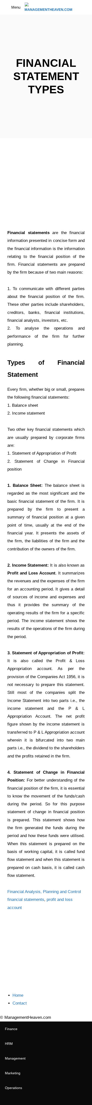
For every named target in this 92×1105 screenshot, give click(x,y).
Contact (20, 1003)
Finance (11, 1029)
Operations (13, 1088)
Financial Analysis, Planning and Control (44, 891)
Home (18, 995)
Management (15, 1058)
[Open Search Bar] (85, 7)
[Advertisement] (46, 185)
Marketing (12, 1073)
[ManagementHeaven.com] (48, 7)
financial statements (25, 899)
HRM (9, 1044)
